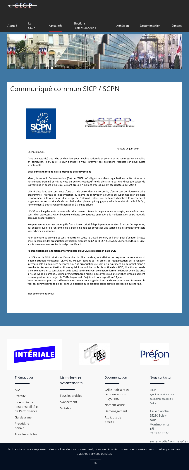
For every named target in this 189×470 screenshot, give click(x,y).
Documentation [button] (150, 26)
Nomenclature (115, 405)
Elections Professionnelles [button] (84, 26)
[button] (16, 51)
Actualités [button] (55, 26)
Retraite (20, 396)
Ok (95, 463)
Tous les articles (26, 434)
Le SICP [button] (31, 26)
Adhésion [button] (122, 26)
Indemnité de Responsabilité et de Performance (27, 406)
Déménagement (116, 411)
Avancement (68, 402)
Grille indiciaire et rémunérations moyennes (117, 394)
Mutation (66, 408)
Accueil (12, 26)
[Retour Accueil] (22, 5)
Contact (176, 26)
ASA (17, 390)
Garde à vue (23, 417)
